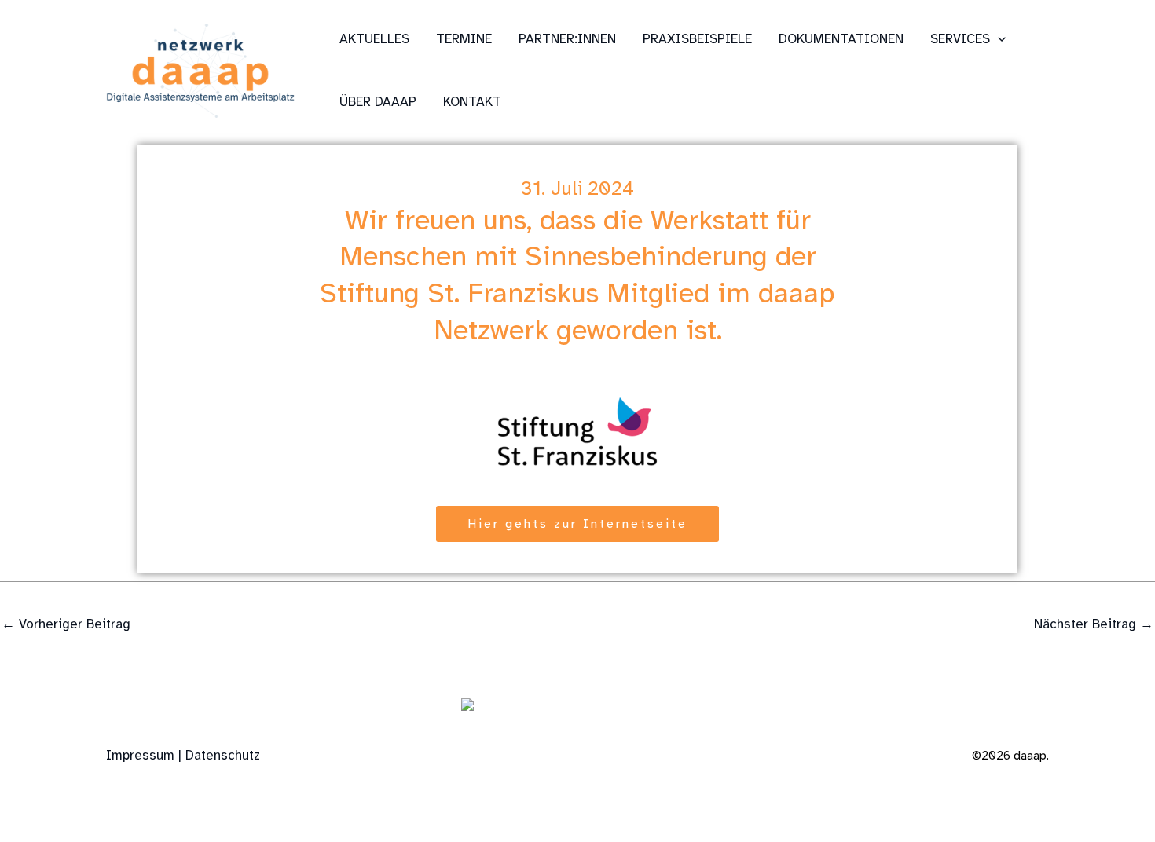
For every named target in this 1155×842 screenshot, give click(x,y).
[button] (998, 39)
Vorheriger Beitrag (66, 624)
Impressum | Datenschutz (183, 755)
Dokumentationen (841, 39)
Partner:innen (567, 39)
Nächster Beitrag (1093, 624)
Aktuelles (374, 39)
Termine (464, 39)
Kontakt (472, 101)
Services (960, 39)
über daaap (377, 101)
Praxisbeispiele (697, 39)
